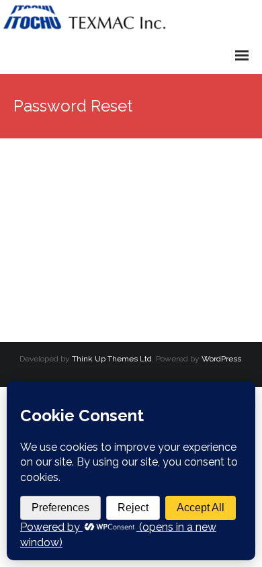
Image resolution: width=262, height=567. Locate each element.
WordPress (221, 358)
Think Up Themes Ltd (112, 358)
